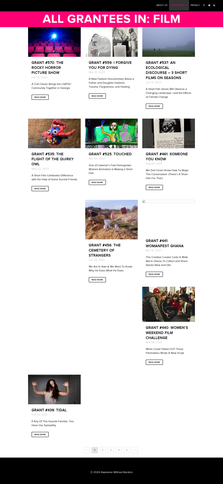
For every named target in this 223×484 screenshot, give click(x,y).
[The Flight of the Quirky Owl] (54, 133)
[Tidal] (54, 389)
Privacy (195, 5)
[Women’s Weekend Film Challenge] (168, 304)
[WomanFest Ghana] (168, 217)
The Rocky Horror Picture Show (48, 68)
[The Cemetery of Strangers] (111, 219)
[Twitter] (209, 5)
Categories (177, 5)
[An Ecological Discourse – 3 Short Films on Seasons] (168, 42)
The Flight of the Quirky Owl (53, 159)
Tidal (61, 410)
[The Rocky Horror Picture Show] (54, 42)
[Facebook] (204, 5)
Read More (40, 97)
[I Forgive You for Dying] (111, 42)
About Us (161, 5)
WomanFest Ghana (165, 246)
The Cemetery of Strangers (105, 250)
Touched (123, 154)
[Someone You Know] (168, 133)
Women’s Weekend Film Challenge (167, 333)
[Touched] (111, 133)
